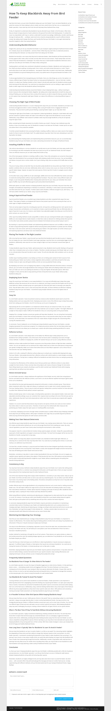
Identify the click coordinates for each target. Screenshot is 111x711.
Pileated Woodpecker (83, 66)
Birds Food (81, 44)
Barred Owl (81, 30)
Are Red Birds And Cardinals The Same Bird (88, 22)
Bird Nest (80, 36)
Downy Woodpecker (83, 55)
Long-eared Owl (82, 61)
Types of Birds (81, 72)
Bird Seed (80, 40)
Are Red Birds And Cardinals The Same (87, 17)
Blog (79, 51)
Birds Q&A (80, 49)
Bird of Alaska (81, 38)
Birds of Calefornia (82, 45)
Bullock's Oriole (82, 53)
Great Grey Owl (82, 57)
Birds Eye (80, 42)
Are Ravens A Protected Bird (85, 19)
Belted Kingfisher (82, 32)
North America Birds (83, 63)
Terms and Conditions (80, 708)
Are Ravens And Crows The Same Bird (87, 21)
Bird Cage (80, 34)
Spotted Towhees (82, 70)
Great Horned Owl (82, 59)
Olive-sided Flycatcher (83, 64)
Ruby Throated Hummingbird (85, 68)
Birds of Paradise (82, 47)
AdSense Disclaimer (61, 708)
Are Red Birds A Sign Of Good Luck (86, 15)
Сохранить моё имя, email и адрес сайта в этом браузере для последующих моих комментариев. (39, 694)
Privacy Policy (70, 708)
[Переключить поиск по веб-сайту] (101, 4)
